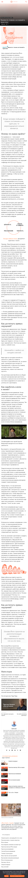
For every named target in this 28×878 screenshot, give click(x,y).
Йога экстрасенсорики (14, 780)
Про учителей (4, 866)
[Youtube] (21, 750)
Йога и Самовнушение (7, 860)
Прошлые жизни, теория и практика (10, 840)
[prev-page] (2, 799)
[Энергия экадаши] (4, 762)
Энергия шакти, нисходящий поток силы (11, 838)
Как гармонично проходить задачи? (7, 714)
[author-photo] (14, 726)
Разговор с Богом (5, 862)
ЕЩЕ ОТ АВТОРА (6, 757)
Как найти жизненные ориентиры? (22, 714)
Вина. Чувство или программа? (9, 855)
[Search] (26, 2)
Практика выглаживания (14, 773)
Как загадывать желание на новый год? (11, 844)
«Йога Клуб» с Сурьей (7, 823)
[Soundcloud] (10, 750)
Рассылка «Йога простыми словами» (7, 17)
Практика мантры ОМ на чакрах (16, 767)
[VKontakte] (15, 750)
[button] (2, 2)
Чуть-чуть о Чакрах (13, 792)
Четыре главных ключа (10, 238)
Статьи (3, 764)
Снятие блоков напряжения (8, 851)
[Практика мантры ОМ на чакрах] (4, 769)
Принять (6, 876)
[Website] (18, 750)
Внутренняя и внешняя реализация (10, 858)
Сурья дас (3, 24)
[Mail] (7, 750)
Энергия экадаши (12, 761)
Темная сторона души (6, 853)
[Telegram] (13, 750)
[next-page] (4, 799)
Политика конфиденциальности (17, 876)
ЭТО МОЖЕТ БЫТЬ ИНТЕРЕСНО (10, 756)
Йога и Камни (4, 842)
